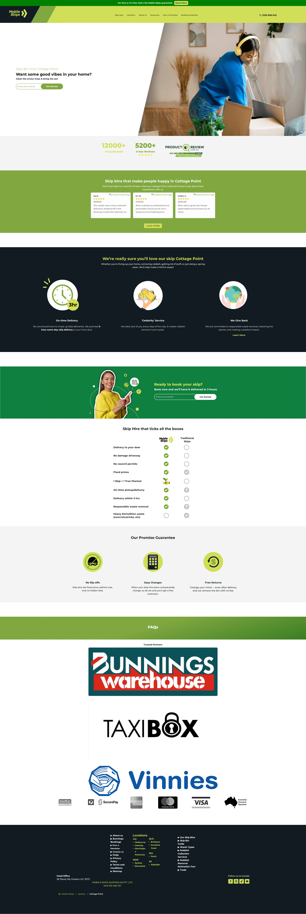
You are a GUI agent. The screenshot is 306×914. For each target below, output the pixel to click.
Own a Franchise (170, 15)
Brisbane (155, 842)
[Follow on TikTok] (241, 881)
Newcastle (140, 866)
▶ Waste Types (186, 847)
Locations (131, 15)
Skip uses (119, 15)
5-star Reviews (145, 151)
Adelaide (155, 865)
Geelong (139, 845)
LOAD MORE (153, 225)
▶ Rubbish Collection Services (183, 853)
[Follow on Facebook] (230, 881)
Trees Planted (114, 151)
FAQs (116, 855)
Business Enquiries (189, 15)
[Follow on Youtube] (247, 881)
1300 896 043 (269, 15)
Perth (153, 856)
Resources (154, 15)
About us (143, 15)
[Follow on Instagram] (236, 881)
